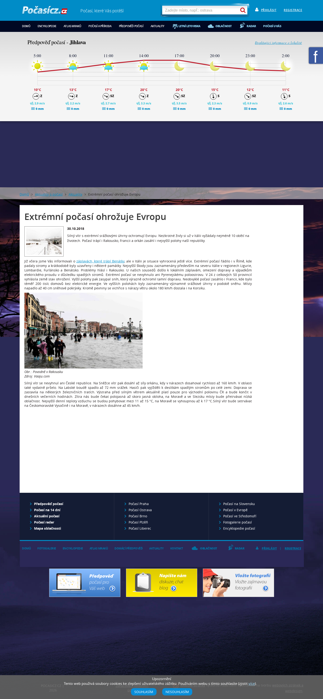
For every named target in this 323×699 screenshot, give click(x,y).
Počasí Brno (138, 516)
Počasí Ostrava (140, 510)
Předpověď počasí (131, 26)
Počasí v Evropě (235, 510)
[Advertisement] (161, 154)
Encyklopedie (47, 26)
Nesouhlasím (177, 692)
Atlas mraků (72, 26)
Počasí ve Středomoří (239, 516)
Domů (26, 26)
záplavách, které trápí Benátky (100, 261)
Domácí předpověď (128, 548)
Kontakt (176, 548)
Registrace (293, 10)
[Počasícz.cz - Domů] (44, 12)
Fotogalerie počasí (237, 522)
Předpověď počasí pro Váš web (84, 583)
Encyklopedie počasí (239, 528)
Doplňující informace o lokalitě (278, 42)
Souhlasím (143, 692)
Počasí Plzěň (138, 522)
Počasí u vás (272, 26)
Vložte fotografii (238, 583)
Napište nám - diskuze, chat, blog (161, 583)
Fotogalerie (46, 548)
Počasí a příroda (99, 26)
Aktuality (157, 26)
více (252, 683)
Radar (251, 26)
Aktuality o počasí (49, 194)
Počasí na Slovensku (239, 504)
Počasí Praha (139, 504)
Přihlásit (269, 10)
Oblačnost (223, 26)
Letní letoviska (190, 26)
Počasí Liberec (140, 528)
